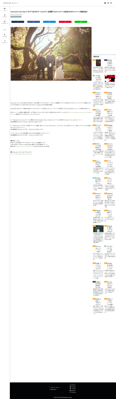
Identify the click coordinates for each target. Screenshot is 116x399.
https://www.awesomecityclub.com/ (22, 154)
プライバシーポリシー (55, 387)
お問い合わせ (54, 389)
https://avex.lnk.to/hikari (24, 146)
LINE (81, 21)
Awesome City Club (16, 16)
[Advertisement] (51, 91)
